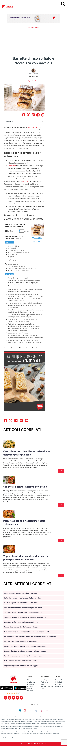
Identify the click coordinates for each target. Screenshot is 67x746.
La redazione (31, 682)
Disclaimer (30, 690)
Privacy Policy (59, 680)
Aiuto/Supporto (45, 680)
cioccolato (12, 166)
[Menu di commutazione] (64, 9)
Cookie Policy (59, 682)
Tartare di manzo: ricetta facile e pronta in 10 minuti (23, 612)
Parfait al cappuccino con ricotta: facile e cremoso (23, 656)
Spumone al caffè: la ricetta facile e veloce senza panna (25, 617)
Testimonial (44, 682)
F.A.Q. (42, 684)
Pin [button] (41, 238)
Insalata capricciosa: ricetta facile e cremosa (21, 603)
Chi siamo (30, 680)
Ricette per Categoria (33, 27)
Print (36, 238)
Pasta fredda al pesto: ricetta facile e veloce (20, 593)
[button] (23, 115)
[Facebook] (5, 698)
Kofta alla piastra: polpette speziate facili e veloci (22, 598)
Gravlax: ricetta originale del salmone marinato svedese (25, 651)
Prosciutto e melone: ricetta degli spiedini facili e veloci (25, 646)
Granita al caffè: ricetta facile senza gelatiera (21, 622)
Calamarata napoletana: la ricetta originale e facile (23, 608)
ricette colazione (34, 81)
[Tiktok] (21, 698)
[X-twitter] (17, 698)
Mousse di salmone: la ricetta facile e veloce (20, 641)
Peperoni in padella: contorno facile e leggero (21, 666)
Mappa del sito (59, 686)
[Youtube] (13, 698)
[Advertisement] (33, 42)
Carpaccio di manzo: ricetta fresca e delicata (21, 627)
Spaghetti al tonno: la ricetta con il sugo (25, 486)
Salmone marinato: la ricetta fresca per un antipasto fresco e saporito (30, 637)
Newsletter (58, 684)
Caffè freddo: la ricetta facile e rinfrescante (20, 661)
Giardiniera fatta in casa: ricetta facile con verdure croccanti (26, 632)
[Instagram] (9, 698)
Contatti (29, 688)
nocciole (25, 181)
